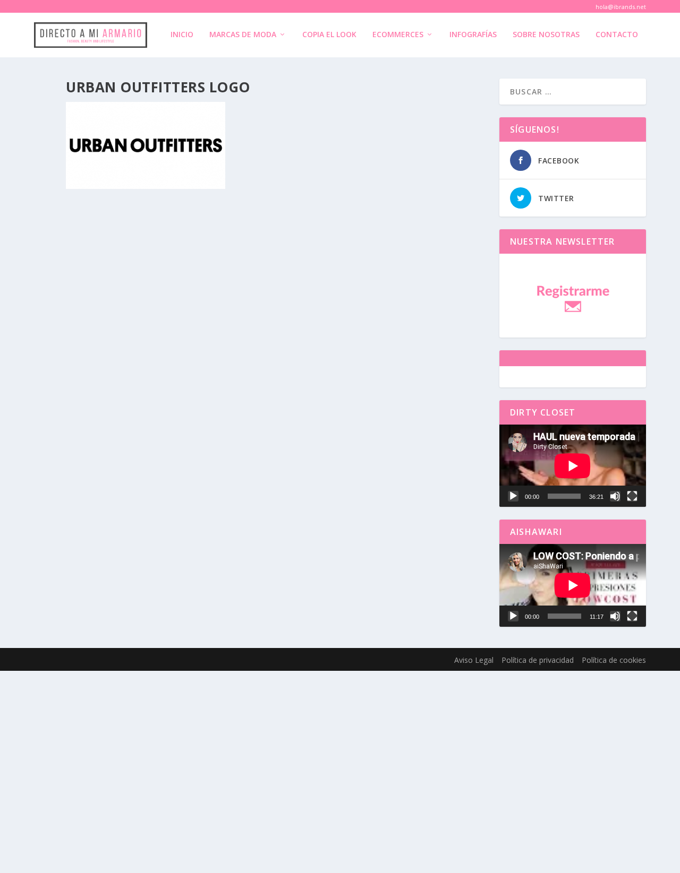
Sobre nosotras (546, 34)
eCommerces (397, 34)
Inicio (182, 34)
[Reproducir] (513, 496)
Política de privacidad (538, 660)
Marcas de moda (242, 34)
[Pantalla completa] (632, 496)
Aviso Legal (474, 660)
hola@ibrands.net (621, 7)
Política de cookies (614, 660)
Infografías (473, 34)
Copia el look (329, 34)
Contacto (617, 34)
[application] (572, 466)
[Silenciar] (615, 496)
